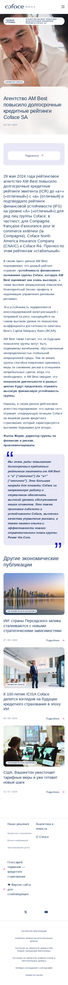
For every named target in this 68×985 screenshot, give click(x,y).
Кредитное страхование (19, 833)
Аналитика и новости (45, 826)
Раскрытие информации (34, 931)
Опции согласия (34, 975)
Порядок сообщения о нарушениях (34, 968)
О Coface (42, 837)
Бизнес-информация (17, 840)
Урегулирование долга (18, 847)
